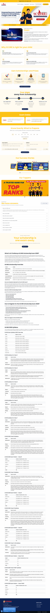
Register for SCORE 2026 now (24, 86)
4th (15, 134)
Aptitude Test (25, 138)
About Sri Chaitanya (20, 4)
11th (37, 134)
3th (12, 134)
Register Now (24, 246)
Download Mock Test (24, 152)
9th (31, 134)
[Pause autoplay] (47, 195)
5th (18, 134)
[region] (25, 188)
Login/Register (46, 4)
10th (34, 134)
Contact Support (39, 4)
